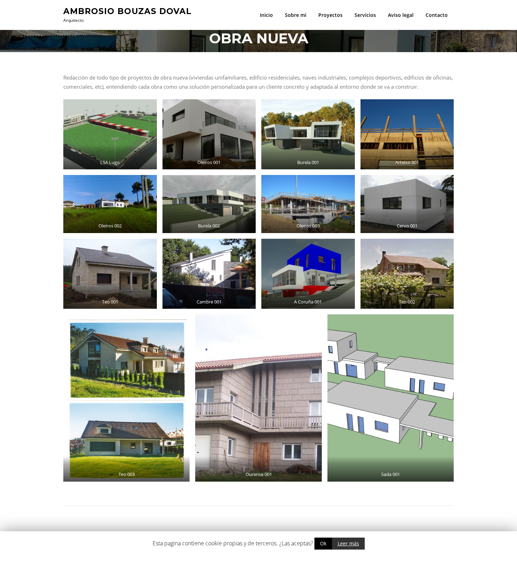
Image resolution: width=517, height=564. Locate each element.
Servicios (365, 15)
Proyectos (330, 15)
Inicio (266, 15)
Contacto (437, 15)
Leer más (348, 543)
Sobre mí (295, 15)
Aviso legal (401, 15)
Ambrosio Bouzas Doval (127, 11)
